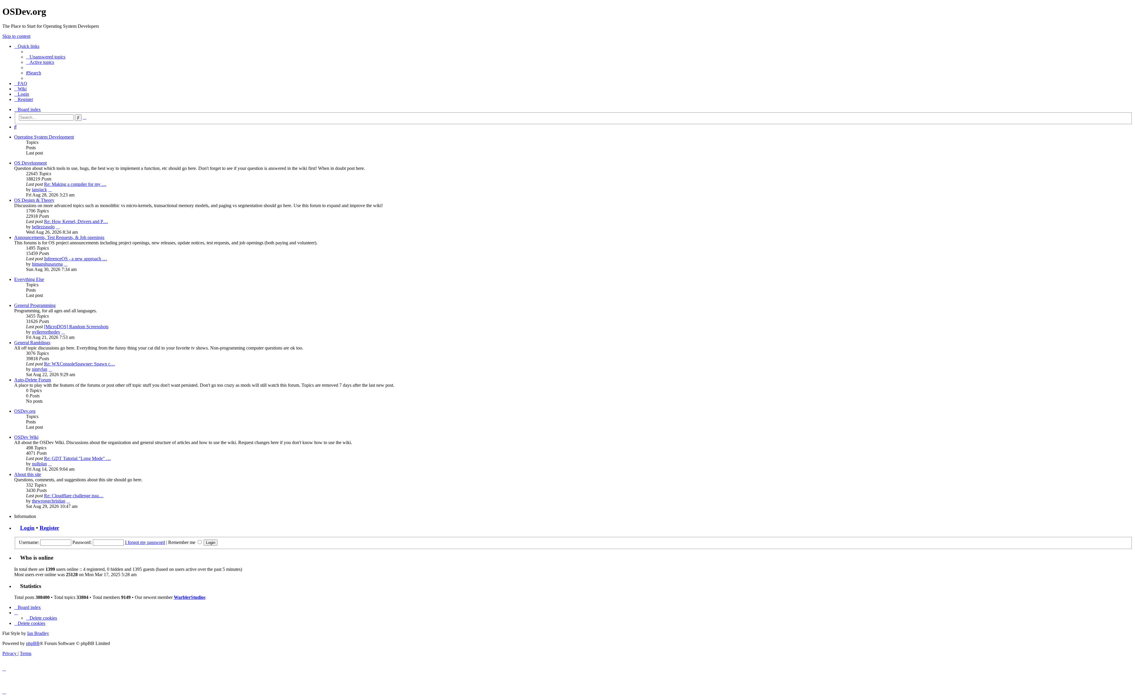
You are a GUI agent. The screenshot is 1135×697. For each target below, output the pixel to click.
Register (49, 528)
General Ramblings (32, 342)
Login (27, 528)
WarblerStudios (189, 597)
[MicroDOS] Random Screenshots (76, 326)
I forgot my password (145, 542)
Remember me (182, 542)
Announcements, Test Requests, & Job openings (59, 237)
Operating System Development (44, 136)
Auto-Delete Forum (32, 379)
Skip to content (16, 36)
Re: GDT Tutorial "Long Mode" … (77, 458)
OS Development (30, 162)
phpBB (33, 643)
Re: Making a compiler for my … (75, 184)
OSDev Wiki (26, 437)
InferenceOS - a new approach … (75, 258)
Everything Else (29, 279)
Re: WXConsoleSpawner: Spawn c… (79, 363)
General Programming (35, 305)
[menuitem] (45, 56)
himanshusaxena (47, 264)
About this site (27, 474)
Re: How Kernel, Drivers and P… (76, 221)
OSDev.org (24, 411)
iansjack (39, 189)
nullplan (39, 463)
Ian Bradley (38, 633)
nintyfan (39, 369)
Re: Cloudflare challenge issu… (73, 495)
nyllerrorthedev (46, 331)
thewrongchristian (48, 500)
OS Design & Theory (34, 200)
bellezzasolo (43, 226)
